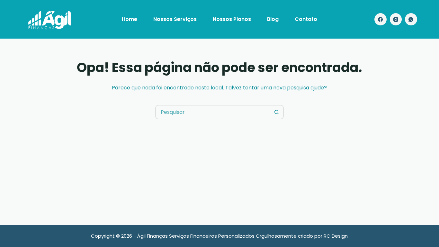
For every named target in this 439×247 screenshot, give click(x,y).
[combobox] (213, 112)
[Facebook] (380, 19)
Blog (273, 19)
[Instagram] (396, 19)
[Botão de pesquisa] (276, 112)
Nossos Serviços (175, 19)
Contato (306, 19)
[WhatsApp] (411, 19)
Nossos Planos (232, 19)
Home (129, 19)
